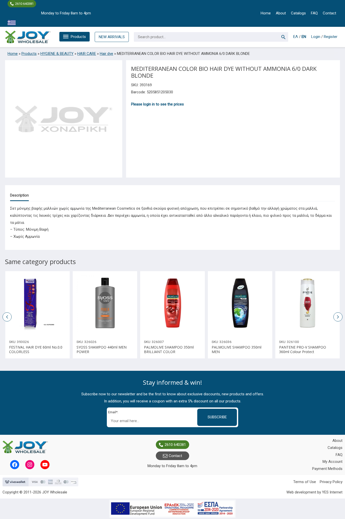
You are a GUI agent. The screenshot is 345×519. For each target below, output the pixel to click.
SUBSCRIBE (217, 417)
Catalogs (298, 13)
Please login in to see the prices (157, 104)
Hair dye (106, 53)
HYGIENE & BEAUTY (56, 53)
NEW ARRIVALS (112, 37)
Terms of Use (304, 482)
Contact (329, 13)
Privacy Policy (331, 482)
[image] (37, 303)
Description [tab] (19, 195)
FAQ (314, 13)
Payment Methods (327, 468)
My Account (332, 461)
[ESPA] (172, 509)
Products (78, 36)
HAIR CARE (86, 53)
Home (266, 13)
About (281, 13)
